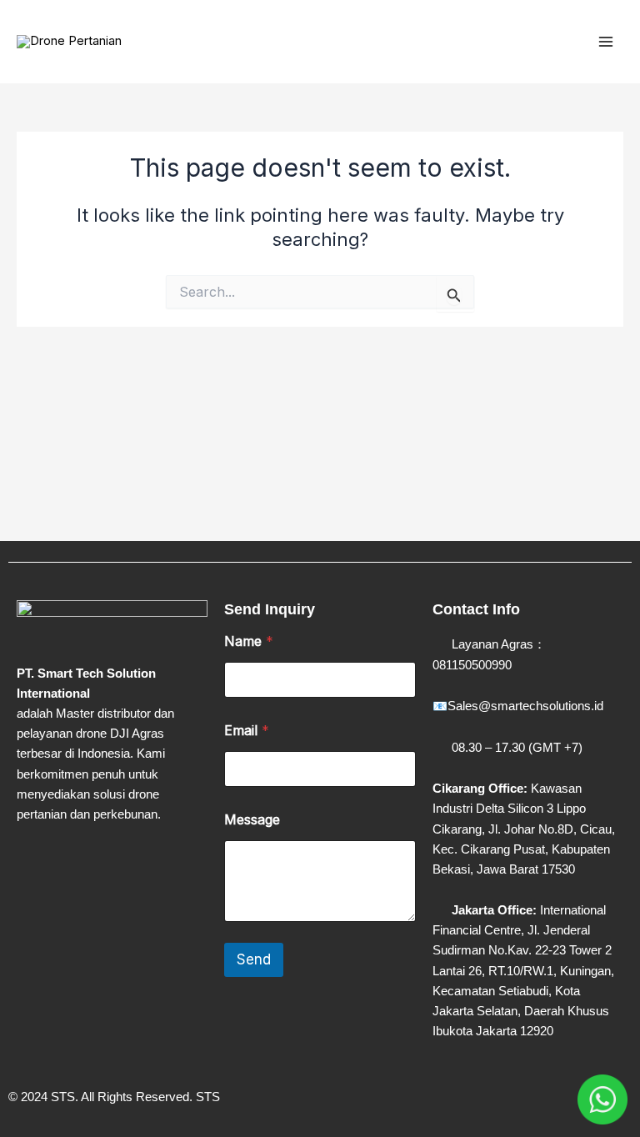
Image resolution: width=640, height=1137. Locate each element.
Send (254, 959)
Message (252, 820)
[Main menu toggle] (605, 41)
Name (248, 641)
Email (246, 731)
